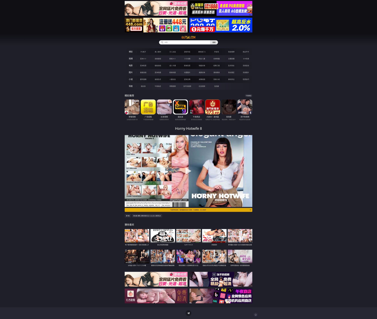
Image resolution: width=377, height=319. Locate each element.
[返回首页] (255, 314)
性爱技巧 (246, 79)
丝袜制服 (216, 59)
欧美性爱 (187, 65)
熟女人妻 (202, 59)
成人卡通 (172, 65)
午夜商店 (158, 86)
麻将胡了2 (201, 52)
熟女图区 (231, 72)
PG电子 (143, 52)
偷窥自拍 (143, 72)
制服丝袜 (202, 65)
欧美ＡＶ (172, 59)
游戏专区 (187, 52)
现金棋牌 (231, 52)
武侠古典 (187, 79)
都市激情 (143, 79)
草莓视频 (172, 86)
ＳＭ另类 (246, 59)
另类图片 (246, 72)
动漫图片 (187, 72)
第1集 (128, 216)
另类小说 (216, 79)
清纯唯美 (216, 72)
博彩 (131, 51)
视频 (131, 58)
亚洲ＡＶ (143, 59)
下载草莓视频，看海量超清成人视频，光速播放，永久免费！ (188, 210)
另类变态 (246, 65)
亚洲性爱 (143, 65)
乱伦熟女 (231, 65)
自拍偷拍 (158, 59)
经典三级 (216, 65)
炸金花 (216, 52)
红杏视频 (202, 86)
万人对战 (172, 52)
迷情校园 (202, 79)
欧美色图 (172, 72)
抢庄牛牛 (246, 52)
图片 (131, 72)
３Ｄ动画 (187, 59)
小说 (131, 79)
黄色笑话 (231, 79)
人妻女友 (172, 79)
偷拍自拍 (158, 65)
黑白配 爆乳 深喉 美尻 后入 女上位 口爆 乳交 (147, 216)
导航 (131, 86)
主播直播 (231, 59)
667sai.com (188, 37)
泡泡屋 (216, 86)
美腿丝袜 (202, 72)
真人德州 (158, 52)
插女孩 (143, 86)
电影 (131, 65)
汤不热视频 (187, 86)
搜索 (214, 42)
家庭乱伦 (158, 79)
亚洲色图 (158, 72)
